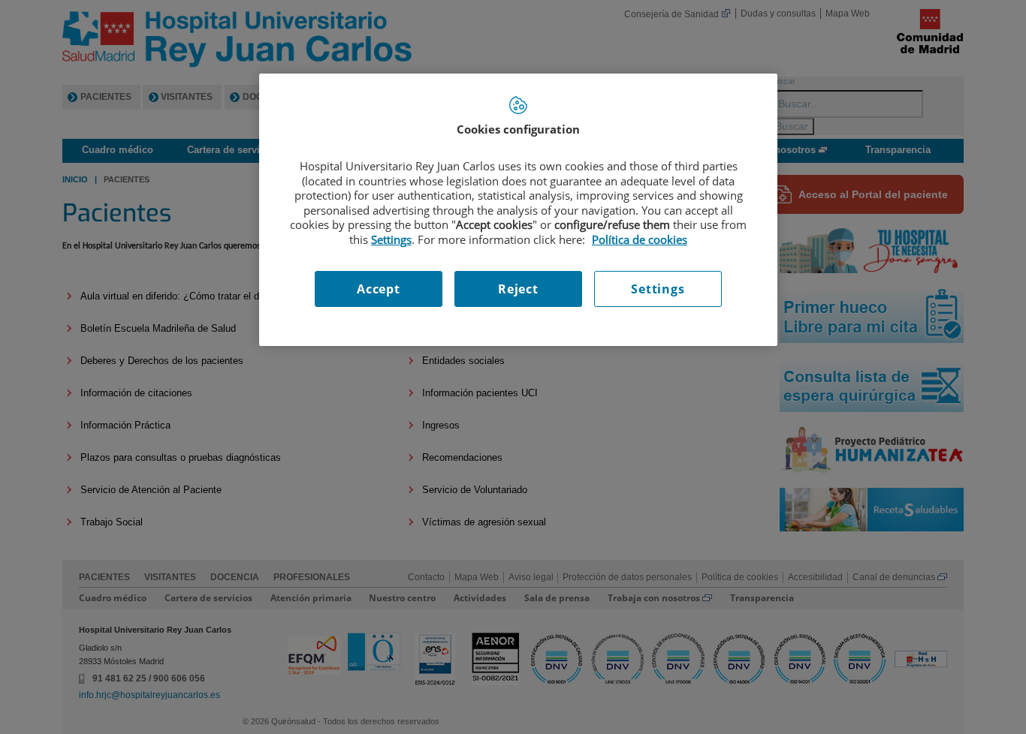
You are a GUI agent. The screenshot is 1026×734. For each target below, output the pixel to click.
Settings (657, 289)
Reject (518, 289)
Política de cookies (639, 239)
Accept (378, 289)
